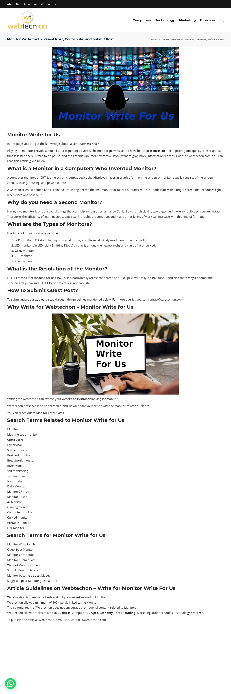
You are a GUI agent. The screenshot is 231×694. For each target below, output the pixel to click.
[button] (10, 683)
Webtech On (218, 687)
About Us (13, 4)
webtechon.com (200, 156)
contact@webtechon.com (165, 299)
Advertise (30, 4)
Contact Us (48, 4)
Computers (142, 20)
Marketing (187, 20)
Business (207, 20)
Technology (165, 20)
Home (154, 39)
